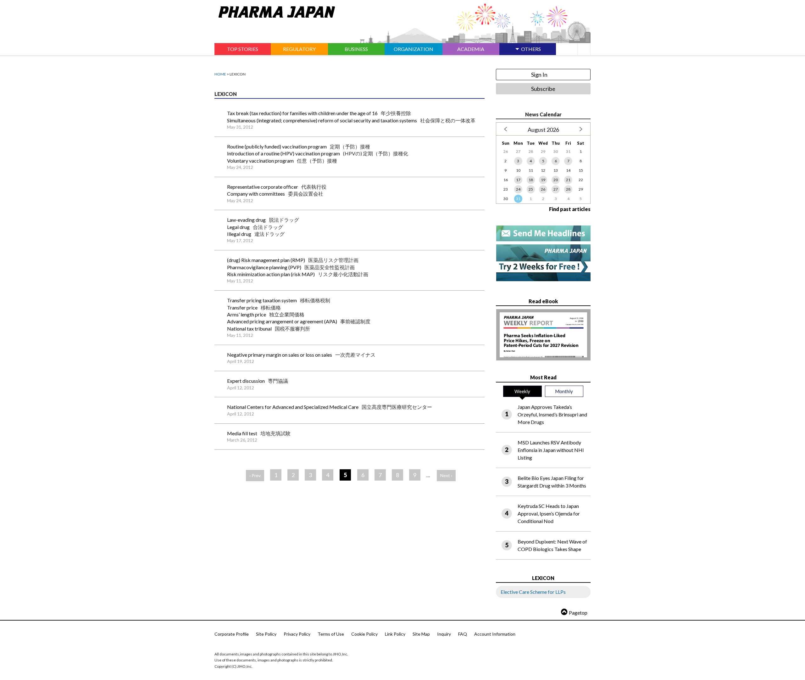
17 (518, 179)
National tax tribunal (249, 329)
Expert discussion (246, 381)
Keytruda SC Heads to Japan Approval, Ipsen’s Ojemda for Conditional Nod (549, 513)
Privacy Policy (297, 634)
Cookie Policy (364, 634)
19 (543, 179)
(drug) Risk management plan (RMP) (266, 260)
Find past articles (570, 209)
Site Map (421, 634)
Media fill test (242, 433)
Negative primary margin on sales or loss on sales (279, 355)
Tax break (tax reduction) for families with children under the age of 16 (302, 113)
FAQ (462, 634)
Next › (446, 475)
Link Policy (395, 634)
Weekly (522, 391)
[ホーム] (274, 11)
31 (518, 198)
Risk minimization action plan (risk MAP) (271, 274)
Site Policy (266, 634)
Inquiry (444, 634)
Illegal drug (239, 234)
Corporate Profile (231, 634)
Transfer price (242, 307)
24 (518, 189)
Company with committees (256, 194)
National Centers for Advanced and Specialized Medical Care (292, 407)
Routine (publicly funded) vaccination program (277, 146)
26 (543, 189)
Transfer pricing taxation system (262, 300)
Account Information (494, 634)
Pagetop (578, 613)
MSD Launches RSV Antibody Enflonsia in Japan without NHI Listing (551, 449)
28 (568, 189)
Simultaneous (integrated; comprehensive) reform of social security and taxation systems (322, 120)
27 (555, 189)
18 (531, 179)
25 (531, 189)
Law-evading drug (246, 220)
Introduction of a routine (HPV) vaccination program (283, 153)
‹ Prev (255, 475)
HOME (220, 74)
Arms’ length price (246, 314)
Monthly (564, 391)
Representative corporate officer (262, 187)
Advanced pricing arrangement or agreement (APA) (282, 321)
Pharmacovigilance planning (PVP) (264, 267)
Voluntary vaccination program (260, 161)
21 (568, 179)
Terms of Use (331, 634)
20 (555, 179)
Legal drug (238, 227)
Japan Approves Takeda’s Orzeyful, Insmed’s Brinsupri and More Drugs (552, 414)
